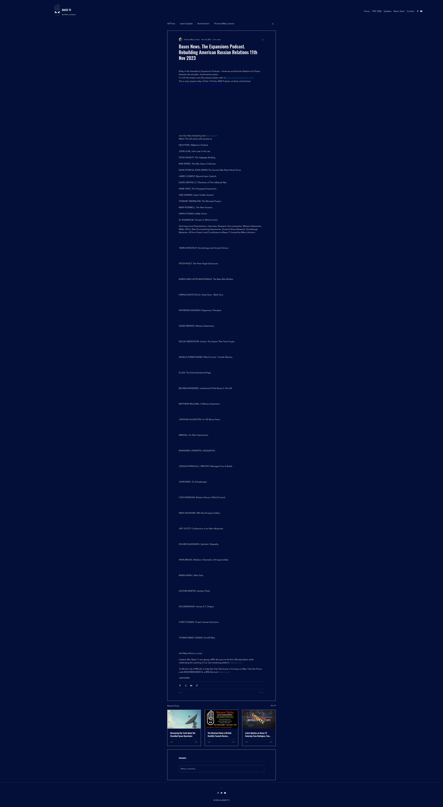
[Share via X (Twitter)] (185, 685)
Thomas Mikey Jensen (224, 23)
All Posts (171, 23)
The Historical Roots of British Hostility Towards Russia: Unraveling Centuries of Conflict (220, 734)
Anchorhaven (203, 23)
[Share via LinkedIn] (191, 685)
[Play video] (221, 107)
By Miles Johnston (69, 14)
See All (273, 705)
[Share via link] (197, 685)
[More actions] (262, 39)
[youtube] (421, 11)
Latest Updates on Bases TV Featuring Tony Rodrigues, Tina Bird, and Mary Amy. (257, 734)
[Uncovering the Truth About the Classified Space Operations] (184, 719)
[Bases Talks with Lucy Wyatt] (221, 719)
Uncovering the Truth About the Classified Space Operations (182, 734)
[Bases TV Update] (259, 719)
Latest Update (186, 23)
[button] (273, 24)
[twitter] (221, 776)
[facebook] (418, 11)
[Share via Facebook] (180, 685)
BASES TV (66, 10)
